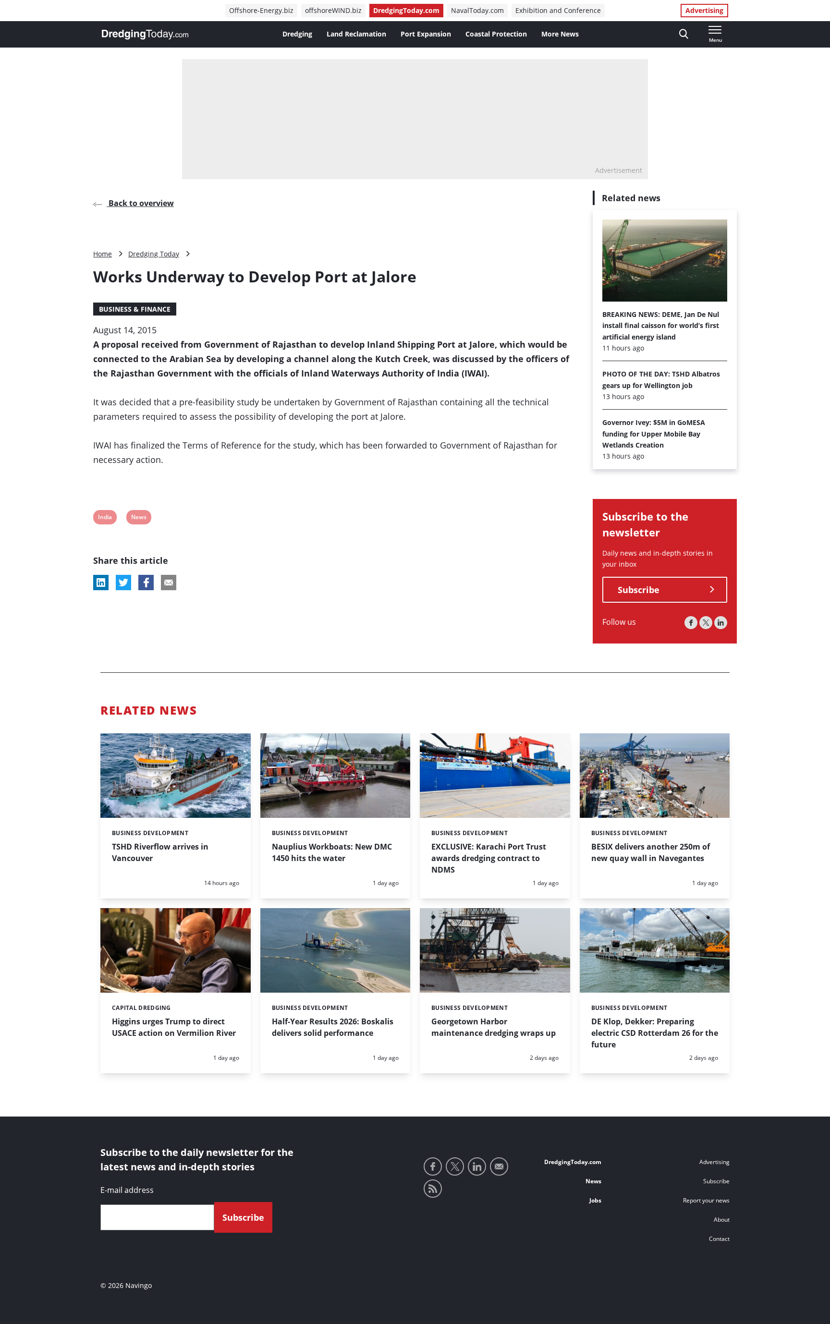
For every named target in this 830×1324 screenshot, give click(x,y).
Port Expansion (426, 33)
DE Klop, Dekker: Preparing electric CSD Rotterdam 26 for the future (654, 1033)
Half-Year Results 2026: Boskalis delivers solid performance (332, 1027)
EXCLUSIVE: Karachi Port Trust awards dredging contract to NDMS (488, 858)
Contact (719, 1239)
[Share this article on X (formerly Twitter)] (123, 582)
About (722, 1219)
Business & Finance (135, 309)
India (105, 518)
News (138, 518)
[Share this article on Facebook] (146, 582)
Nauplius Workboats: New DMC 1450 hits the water (332, 852)
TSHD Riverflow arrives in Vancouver (160, 852)
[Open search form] (684, 34)
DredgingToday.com (406, 10)
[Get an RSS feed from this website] (433, 1188)
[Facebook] (690, 622)
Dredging (297, 33)
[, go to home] (145, 34)
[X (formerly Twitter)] (705, 622)
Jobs (595, 1200)
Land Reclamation (356, 33)
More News (560, 33)
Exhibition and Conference (558, 10)
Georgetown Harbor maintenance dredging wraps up (493, 1027)
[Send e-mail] (499, 1166)
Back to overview (140, 203)
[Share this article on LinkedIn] (101, 582)
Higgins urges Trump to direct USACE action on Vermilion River (174, 1027)
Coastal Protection (496, 33)
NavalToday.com (477, 10)
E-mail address (127, 1190)
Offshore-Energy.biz (261, 10)
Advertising (704, 10)
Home (102, 253)
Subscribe (638, 589)
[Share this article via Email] (168, 582)
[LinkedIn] (720, 622)
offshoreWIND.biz (333, 10)
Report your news (706, 1200)
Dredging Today (153, 253)
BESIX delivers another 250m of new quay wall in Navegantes (650, 852)
